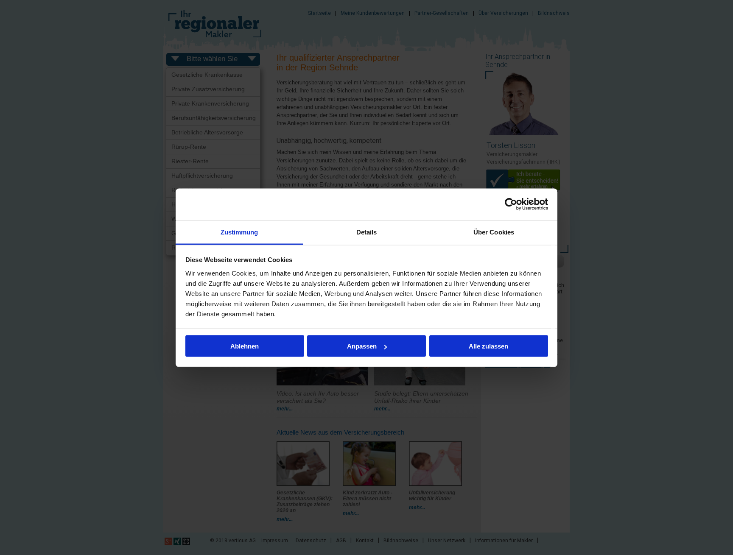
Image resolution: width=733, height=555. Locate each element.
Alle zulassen (488, 346)
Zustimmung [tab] (239, 231)
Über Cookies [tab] (493, 231)
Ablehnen (244, 346)
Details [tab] (366, 231)
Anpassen (362, 346)
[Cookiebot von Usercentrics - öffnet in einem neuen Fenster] (511, 204)
